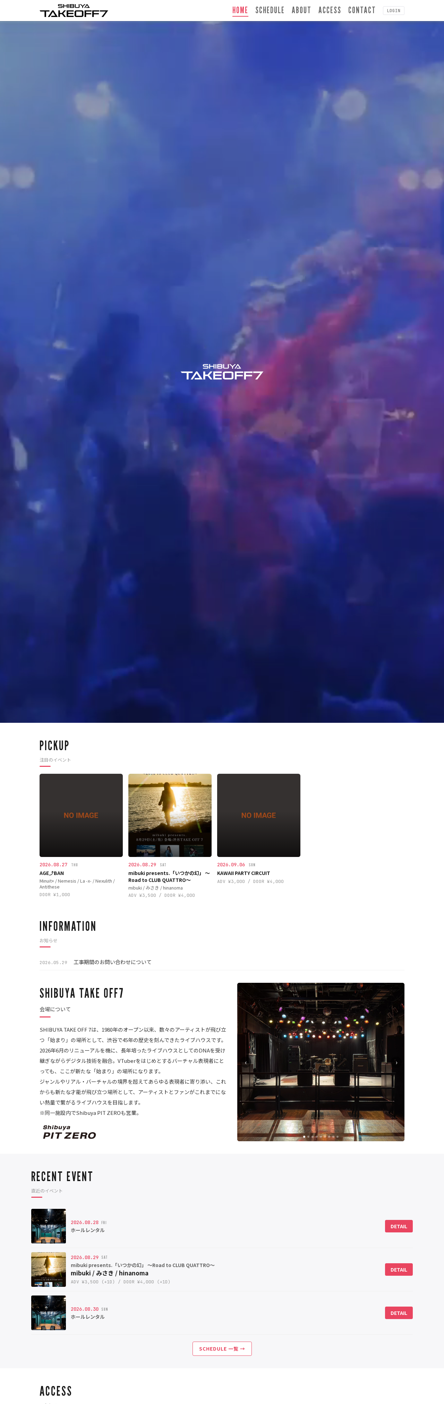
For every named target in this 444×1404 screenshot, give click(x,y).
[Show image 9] (337, 1137)
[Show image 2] (308, 1137)
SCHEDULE (270, 10)
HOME (240, 10)
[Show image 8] (333, 1137)
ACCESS (329, 10)
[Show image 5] (321, 1137)
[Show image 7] (329, 1137)
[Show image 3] (312, 1137)
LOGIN (394, 11)
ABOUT (301, 10)
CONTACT (362, 10)
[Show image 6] (325, 1137)
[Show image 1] (304, 1137)
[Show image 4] (317, 1137)
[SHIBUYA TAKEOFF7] (74, 10)
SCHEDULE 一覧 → (222, 1348)
